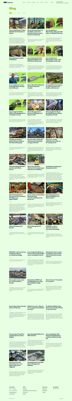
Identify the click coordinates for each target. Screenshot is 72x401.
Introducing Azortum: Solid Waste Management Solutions (35, 364)
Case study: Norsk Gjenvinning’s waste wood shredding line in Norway (53, 59)
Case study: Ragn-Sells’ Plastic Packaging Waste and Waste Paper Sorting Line (53, 336)
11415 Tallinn (25, 392)
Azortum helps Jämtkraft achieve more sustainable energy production (35, 141)
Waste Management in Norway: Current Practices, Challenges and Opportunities (17, 197)
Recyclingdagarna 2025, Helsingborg (16, 58)
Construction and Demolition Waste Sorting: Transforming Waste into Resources (36, 197)
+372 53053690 (66, 2)
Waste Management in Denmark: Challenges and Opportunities (35, 113)
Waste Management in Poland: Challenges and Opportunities (52, 196)
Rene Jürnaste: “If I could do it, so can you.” (54, 280)
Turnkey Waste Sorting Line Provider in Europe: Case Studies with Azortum (54, 86)
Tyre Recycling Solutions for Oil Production (36, 334)
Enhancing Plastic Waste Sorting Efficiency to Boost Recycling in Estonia (54, 113)
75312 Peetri (44, 390)
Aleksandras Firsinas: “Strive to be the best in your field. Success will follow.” (36, 168)
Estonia (24, 393)
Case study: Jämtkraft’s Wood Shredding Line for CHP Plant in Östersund (35, 59)
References (34, 2)
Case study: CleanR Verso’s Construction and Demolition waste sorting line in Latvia (36, 253)
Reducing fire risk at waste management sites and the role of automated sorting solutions (54, 254)
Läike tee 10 (44, 388)
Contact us (46, 2)
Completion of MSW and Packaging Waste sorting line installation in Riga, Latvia (35, 282)
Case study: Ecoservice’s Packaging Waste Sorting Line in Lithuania (16, 86)
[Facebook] (53, 389)
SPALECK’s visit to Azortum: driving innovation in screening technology (17, 253)
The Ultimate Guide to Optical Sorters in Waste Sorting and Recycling (16, 141)
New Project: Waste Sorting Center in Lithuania (17, 307)
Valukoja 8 (25, 388)
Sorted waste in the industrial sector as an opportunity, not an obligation (15, 365)
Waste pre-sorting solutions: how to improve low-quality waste (53, 141)
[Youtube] (58, 389)
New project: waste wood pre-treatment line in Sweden (16, 281)
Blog (38, 2)
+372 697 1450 (12, 393)
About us (24, 2)
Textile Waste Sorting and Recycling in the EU (53, 167)
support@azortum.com (59, 2)
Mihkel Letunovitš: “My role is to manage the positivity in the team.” (36, 307)
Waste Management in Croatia (34, 227)
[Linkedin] (56, 389)
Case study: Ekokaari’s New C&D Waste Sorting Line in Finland (17, 31)
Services (28, 2)
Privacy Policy (61, 398)
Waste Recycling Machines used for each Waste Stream (17, 168)
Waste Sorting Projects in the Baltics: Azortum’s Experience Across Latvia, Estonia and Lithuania (35, 32)
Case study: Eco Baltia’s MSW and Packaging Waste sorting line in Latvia (17, 113)
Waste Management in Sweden (16, 227)
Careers (41, 2)
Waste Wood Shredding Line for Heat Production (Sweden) (36, 86)
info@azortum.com (12, 392)
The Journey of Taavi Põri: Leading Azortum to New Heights (16, 335)
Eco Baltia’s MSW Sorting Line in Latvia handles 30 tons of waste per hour (54, 307)
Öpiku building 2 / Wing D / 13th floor (30, 390)
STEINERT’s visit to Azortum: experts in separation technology (52, 227)
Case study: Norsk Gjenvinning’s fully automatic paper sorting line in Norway (54, 31)
